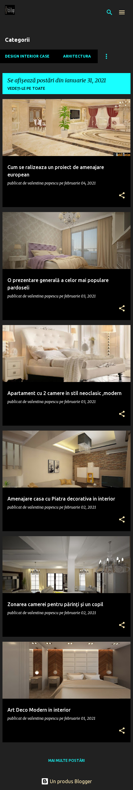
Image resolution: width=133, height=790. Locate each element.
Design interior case (27, 56)
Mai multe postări (66, 760)
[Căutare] (109, 12)
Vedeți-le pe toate (26, 88)
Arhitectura (77, 56)
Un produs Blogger (70, 781)
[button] (122, 196)
